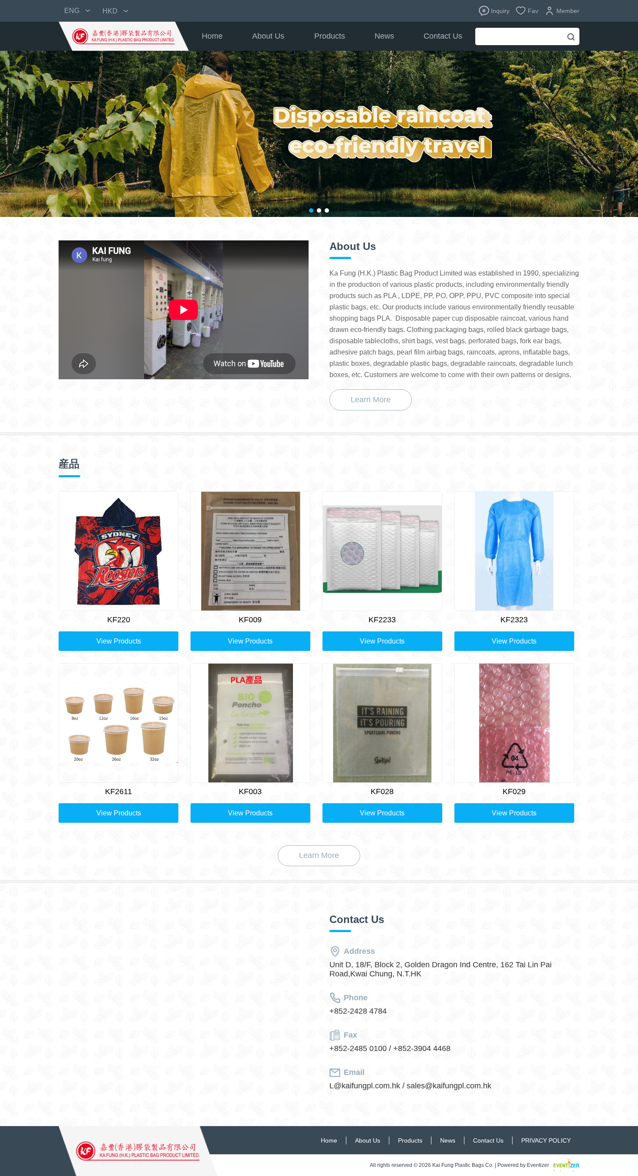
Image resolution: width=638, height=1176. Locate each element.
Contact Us (443, 36)
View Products (118, 641)
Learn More (371, 399)
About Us (268, 36)
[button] (311, 210)
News (384, 36)
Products (329, 36)
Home (212, 36)
